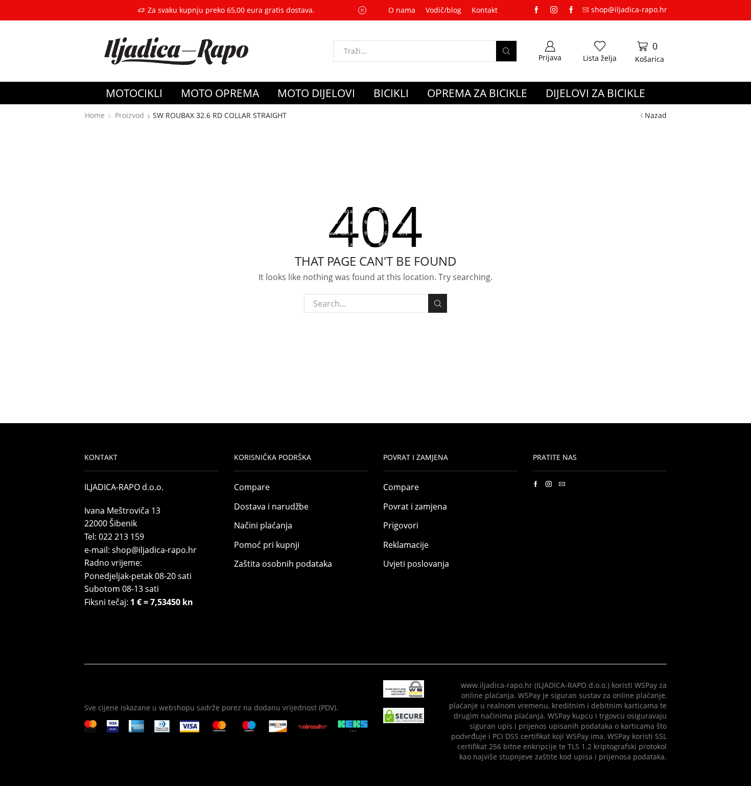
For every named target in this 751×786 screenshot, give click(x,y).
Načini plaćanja (263, 525)
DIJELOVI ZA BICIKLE (595, 93)
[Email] (562, 484)
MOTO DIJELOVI (316, 93)
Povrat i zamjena (415, 506)
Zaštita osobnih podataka (283, 563)
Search (437, 303)
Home (95, 115)
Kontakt (485, 10)
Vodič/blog (443, 10)
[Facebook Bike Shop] (536, 10)
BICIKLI (391, 93)
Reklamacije (406, 544)
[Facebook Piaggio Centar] (571, 10)
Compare (252, 487)
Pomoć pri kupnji (266, 544)
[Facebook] (535, 484)
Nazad (656, 115)
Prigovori (400, 525)
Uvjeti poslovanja (416, 563)
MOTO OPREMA (220, 93)
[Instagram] (553, 10)
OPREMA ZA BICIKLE (477, 93)
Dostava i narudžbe (271, 506)
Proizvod (129, 115)
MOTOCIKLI (134, 93)
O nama (401, 10)
